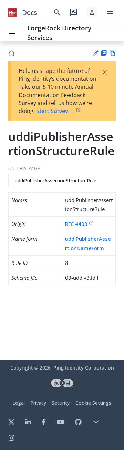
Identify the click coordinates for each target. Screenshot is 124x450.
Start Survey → (55, 111)
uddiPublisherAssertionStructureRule (55, 180)
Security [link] (61, 403)
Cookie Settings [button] (93, 403)
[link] (12, 12)
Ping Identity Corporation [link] (83, 367)
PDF (104, 53)
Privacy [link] (38, 403)
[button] (92, 12)
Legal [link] (18, 403)
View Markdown (112, 53)
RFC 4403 (76, 223)
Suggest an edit (95, 53)
